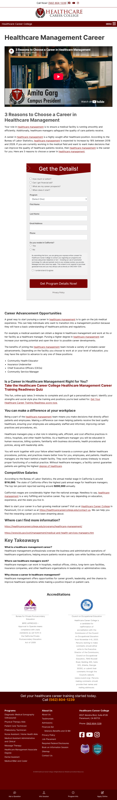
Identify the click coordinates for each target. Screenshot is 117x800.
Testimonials (47, 718)
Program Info (73, 796)
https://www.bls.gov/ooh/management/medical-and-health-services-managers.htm (49, 532)
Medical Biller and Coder (16, 761)
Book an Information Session (55, 747)
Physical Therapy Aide (15, 722)
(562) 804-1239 (57, 3)
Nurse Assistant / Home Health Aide (21, 734)
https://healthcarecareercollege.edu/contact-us (65, 510)
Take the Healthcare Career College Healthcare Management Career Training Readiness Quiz (58, 387)
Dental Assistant (12, 757)
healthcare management (31, 126)
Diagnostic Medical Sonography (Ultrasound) (19, 716)
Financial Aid (48, 727)
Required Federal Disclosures (55, 743)
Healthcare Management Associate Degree (21, 751)
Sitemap (46, 751)
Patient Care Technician (16, 726)
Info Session (44, 796)
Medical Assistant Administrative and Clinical (20, 739)
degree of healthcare (50, 466)
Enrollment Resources (77, 772)
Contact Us (47, 755)
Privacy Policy (48, 735)
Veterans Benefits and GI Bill (57, 731)
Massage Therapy (13, 745)
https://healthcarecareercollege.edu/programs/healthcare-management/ (43, 526)
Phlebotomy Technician (15, 730)
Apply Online (102, 796)
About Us (46, 714)
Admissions (47, 723)
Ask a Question (15, 796)
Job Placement (49, 739)
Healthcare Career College (17, 24)
